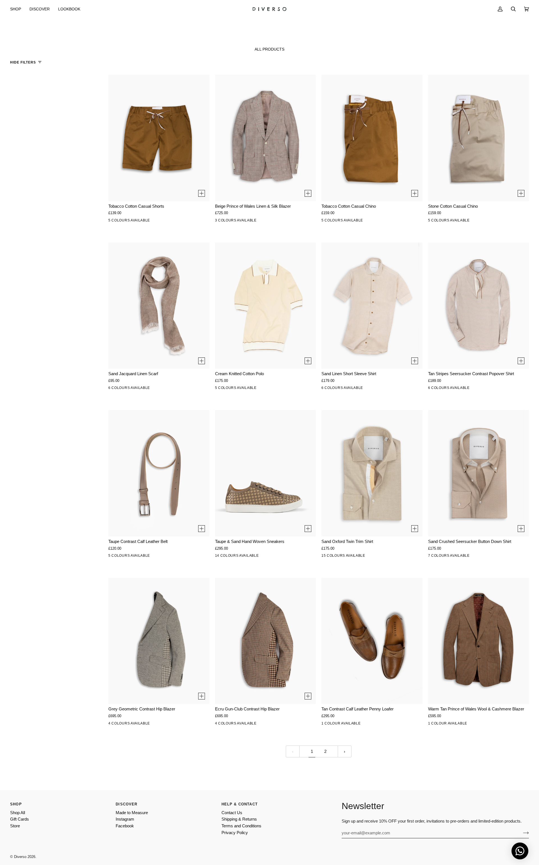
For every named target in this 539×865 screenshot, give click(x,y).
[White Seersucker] (434, 389)
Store (15, 826)
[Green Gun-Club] (137, 724)
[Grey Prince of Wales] (232, 221)
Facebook (125, 826)
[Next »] (344, 752)
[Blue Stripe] (386, 389)
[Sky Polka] (173, 389)
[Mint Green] (279, 556)
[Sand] (339, 389)
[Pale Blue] (374, 556)
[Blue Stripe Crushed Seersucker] (504, 556)
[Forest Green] (398, 556)
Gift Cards (19, 819)
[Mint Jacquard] (126, 389)
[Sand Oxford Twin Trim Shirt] (371, 473)
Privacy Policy (234, 832)
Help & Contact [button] (239, 804)
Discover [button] (126, 804)
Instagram (125, 819)
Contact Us (231, 812)
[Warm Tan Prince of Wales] (434, 724)
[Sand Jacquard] (114, 389)
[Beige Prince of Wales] (244, 221)
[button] (17, 9)
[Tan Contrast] (327, 724)
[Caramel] (244, 556)
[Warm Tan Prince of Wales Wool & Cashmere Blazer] (478, 641)
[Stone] (126, 221)
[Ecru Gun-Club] (126, 724)
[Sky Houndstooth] (220, 221)
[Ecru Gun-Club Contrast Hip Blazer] (265, 641)
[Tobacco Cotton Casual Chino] (371, 138)
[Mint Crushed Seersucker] (445, 556)
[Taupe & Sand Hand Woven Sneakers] (265, 473)
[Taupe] (114, 556)
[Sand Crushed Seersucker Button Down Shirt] (478, 473)
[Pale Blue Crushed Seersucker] (457, 556)
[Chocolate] (126, 556)
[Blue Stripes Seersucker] (492, 389)
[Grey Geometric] (114, 724)
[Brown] (137, 556)
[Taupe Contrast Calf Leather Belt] (158, 473)
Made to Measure (132, 812)
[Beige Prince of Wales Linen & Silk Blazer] (265, 138)
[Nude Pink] (232, 556)
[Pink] (362, 556)
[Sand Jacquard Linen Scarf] (158, 306)
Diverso (20, 857)
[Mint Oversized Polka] (149, 389)
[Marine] (161, 221)
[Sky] (350, 389)
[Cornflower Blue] (268, 389)
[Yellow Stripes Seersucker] (469, 389)
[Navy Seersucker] (445, 389)
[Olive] (149, 221)
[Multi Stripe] (492, 556)
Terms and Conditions (241, 826)
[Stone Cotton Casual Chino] (478, 138)
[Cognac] (291, 556)
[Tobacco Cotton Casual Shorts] (158, 138)
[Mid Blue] (386, 556)
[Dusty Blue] (256, 556)
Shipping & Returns (239, 819)
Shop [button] (16, 804)
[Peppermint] (244, 389)
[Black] (374, 221)
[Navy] (149, 556)
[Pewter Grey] (268, 556)
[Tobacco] (137, 221)
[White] (114, 221)
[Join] (521, 832)
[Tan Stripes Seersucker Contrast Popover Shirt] (478, 306)
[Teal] (303, 556)
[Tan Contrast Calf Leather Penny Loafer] (371, 641)
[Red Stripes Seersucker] (457, 389)
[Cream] (220, 389)
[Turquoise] (362, 389)
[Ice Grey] (256, 389)
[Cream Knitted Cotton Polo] (265, 306)
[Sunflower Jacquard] (137, 389)
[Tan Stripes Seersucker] (481, 389)
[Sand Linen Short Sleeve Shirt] (371, 306)
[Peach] (232, 389)
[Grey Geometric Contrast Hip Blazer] (158, 641)
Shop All (17, 812)
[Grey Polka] (161, 389)
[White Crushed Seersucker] (434, 556)
